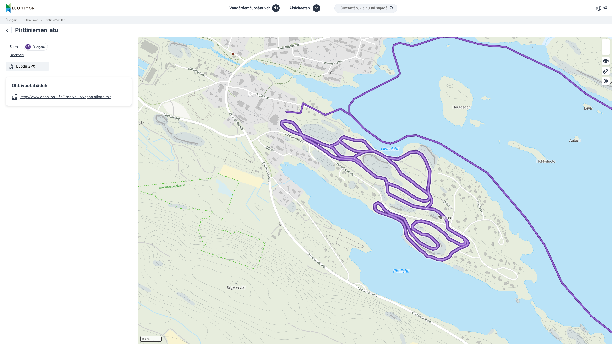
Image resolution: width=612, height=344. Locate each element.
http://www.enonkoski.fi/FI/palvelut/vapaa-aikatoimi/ (65, 97)
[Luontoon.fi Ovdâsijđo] (20, 8)
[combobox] (365, 8)
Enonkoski (17, 55)
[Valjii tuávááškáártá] (606, 61)
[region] (375, 190)
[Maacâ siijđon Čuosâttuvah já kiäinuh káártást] (7, 30)
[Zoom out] (606, 51)
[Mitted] (606, 71)
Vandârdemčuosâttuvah (250, 8)
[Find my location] (606, 81)
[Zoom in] (606, 43)
